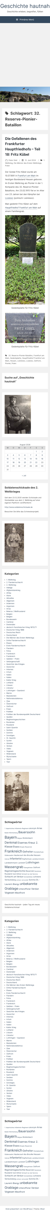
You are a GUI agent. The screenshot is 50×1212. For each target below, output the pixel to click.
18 (13, 462)
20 (25, 462)
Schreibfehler (28, 877)
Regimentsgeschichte (15, 871)
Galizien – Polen (12, 659)
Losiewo (9, 198)
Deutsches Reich (13, 632)
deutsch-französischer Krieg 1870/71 (21, 627)
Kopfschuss (27, 859)
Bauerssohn (26, 832)
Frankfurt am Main (27, 175)
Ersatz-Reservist (26, 847)
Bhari (42, 1209)
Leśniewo (21, 361)
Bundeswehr (11, 619)
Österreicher (11, 704)
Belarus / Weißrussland (15, 611)
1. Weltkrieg (11, 580)
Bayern (11, 837)
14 (31, 459)
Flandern (10, 648)
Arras (8, 609)
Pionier (8, 363)
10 (8, 459)
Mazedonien (11, 696)
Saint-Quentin (12, 727)
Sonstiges (10, 735)
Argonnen (10, 606)
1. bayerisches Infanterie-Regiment (17, 828)
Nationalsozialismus (14, 698)
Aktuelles (10, 598)
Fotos (8, 651)
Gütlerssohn (9, 855)
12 (19, 459)
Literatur (9, 688)
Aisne (8, 595)
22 (36, 462)
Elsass (9, 643)
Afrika (8, 593)
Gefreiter (28, 851)
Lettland (9, 683)
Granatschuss (38, 852)
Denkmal (11, 842)
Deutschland (11, 635)
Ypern (8, 759)
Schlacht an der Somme (30, 874)
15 (36, 459)
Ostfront (37, 361)
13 (25, 459)
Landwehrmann (11, 863)
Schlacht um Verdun (14, 876)
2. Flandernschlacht (14, 582)
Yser (8, 762)
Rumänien (10, 722)
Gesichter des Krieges (15, 664)
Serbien (9, 730)
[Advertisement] (25, 55)
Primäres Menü (26, 19)
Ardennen (10, 603)
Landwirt (21, 863)
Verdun (9, 746)
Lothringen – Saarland (15, 690)
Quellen (9, 717)
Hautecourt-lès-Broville (23, 855)
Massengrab (14, 867)
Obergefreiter (28, 867)
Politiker (9, 712)
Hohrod (7, 859)
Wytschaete (11, 756)
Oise (8, 701)
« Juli (24, 476)
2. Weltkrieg (11, 585)
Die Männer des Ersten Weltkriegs (27, 163)
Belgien (9, 614)
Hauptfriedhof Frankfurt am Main (21, 207)
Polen (7, 166)
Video (8, 749)
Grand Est (10, 667)
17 (8, 462)
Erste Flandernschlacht (15, 646)
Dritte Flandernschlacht (16, 640)
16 (42, 459)
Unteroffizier (25, 889)
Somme (9, 733)
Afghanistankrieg (13, 590)
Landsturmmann (38, 859)
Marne (9, 693)
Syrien (9, 741)
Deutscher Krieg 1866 (15, 630)
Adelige (9, 588)
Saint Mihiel (17, 874)
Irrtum (8, 672)
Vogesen (9, 751)
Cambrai (9, 622)
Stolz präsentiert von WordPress (19, 1209)
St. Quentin (11, 738)
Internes (9, 669)
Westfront (20, 892)
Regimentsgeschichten (15, 719)
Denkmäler (10, 624)
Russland (10, 725)
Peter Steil (13, 160)
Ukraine (9, 743)
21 (31, 462)
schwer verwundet (22, 880)
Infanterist (16, 858)
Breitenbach (28, 838)
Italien (8, 675)
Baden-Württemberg (11, 833)
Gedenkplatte (15, 358)
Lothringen (32, 862)
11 (13, 459)
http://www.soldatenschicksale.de (19, 507)
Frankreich (10, 654)
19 (19, 462)
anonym (32, 828)
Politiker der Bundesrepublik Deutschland (23, 714)
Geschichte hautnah (25, 6)
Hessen (13, 361)
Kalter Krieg (11, 680)
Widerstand (11, 754)
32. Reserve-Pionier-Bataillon (20, 355)
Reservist (30, 871)
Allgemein (10, 601)
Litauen (9, 685)
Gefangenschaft (13, 661)
